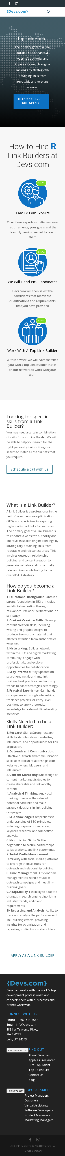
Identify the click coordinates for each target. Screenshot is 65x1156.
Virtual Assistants (36, 1114)
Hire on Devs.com (17, 1059)
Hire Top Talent (39, 1074)
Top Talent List (39, 1079)
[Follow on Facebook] (9, 4)
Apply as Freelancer (42, 1069)
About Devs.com (39, 1064)
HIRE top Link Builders (29, 101)
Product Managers (37, 1124)
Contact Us (36, 1084)
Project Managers (37, 1104)
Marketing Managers (39, 1129)
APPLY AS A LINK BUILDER (32, 964)
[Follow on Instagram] (17, 4)
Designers (31, 1109)
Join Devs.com (15, 1099)
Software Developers (39, 1119)
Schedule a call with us (29, 478)
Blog (32, 1088)
